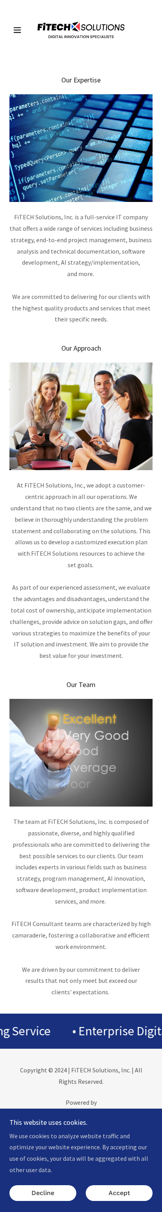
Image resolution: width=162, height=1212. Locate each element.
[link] (81, 30)
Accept (119, 1193)
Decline (42, 1193)
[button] (20, 30)
